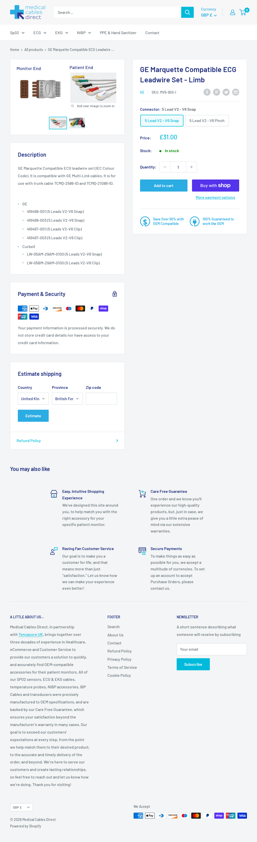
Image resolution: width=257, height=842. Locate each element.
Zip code (93, 387)
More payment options (215, 197)
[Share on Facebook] (207, 92)
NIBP (81, 32)
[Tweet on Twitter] (226, 92)
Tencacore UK (31, 634)
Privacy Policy (119, 659)
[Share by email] (235, 92)
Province (60, 387)
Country (25, 387)
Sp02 (14, 32)
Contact (152, 32)
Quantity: (148, 166)
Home (14, 49)
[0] (243, 12)
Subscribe (193, 664)
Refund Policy (29, 440)
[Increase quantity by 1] (191, 167)
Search (113, 626)
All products (33, 49)
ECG (37, 32)
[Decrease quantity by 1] (165, 167)
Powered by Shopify (25, 826)
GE (142, 92)
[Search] (187, 12)
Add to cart (163, 185)
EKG (59, 32)
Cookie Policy (119, 675)
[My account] (232, 12)
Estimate (33, 415)
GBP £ (17, 807)
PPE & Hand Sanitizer (118, 32)
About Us (115, 634)
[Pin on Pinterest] (216, 92)
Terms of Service (122, 667)
